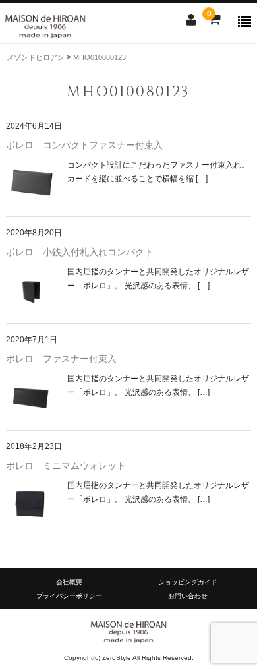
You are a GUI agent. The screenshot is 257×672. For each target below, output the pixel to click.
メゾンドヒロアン (37, 57)
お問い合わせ (188, 595)
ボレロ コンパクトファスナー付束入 (84, 145)
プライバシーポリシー (69, 595)
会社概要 (69, 582)
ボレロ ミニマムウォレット (66, 465)
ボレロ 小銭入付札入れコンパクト (80, 252)
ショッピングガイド (187, 582)
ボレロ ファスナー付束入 (61, 358)
